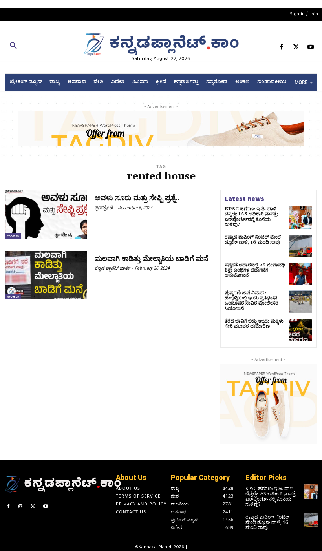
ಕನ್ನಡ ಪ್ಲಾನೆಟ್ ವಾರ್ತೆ (112, 268)
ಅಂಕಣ (13, 236)
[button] (53, 47)
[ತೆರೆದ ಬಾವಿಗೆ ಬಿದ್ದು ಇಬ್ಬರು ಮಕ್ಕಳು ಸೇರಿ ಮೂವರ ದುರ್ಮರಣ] (300, 330)
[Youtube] (311, 48)
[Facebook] (281, 48)
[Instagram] (20, 507)
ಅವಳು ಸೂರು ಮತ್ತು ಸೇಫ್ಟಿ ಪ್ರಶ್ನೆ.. (137, 198)
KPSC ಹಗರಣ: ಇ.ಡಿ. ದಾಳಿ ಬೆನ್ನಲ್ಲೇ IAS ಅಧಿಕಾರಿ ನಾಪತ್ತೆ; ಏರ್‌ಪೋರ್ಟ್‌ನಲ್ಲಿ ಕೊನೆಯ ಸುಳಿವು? (251, 217)
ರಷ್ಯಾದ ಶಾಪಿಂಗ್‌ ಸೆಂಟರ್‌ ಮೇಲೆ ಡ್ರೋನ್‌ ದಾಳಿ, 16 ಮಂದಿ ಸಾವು (253, 239)
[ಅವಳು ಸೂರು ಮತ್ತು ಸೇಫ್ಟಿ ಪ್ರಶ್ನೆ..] (46, 214)
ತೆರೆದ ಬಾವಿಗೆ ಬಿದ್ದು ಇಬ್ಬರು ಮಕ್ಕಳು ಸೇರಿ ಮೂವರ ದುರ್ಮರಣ (254, 323)
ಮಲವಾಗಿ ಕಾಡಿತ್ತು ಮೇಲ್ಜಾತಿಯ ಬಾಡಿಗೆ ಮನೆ (151, 258)
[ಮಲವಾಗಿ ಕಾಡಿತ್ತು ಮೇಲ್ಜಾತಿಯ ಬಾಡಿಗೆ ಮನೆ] (46, 275)
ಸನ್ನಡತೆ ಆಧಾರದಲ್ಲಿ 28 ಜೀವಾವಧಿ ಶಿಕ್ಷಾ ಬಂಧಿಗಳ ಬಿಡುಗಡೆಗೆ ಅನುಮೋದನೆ (255, 270)
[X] (296, 48)
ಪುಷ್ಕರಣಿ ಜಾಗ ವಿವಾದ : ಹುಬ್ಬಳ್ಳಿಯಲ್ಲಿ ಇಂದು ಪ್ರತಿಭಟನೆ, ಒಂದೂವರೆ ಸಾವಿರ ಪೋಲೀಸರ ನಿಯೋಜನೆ (252, 301)
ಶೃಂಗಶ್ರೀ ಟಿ (104, 207)
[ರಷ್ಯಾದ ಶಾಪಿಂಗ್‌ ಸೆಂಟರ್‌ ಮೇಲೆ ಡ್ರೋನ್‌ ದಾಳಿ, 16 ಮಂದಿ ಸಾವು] (300, 246)
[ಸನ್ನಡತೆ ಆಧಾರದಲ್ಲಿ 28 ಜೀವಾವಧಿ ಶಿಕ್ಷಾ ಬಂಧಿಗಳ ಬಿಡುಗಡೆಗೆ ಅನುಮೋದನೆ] (300, 274)
